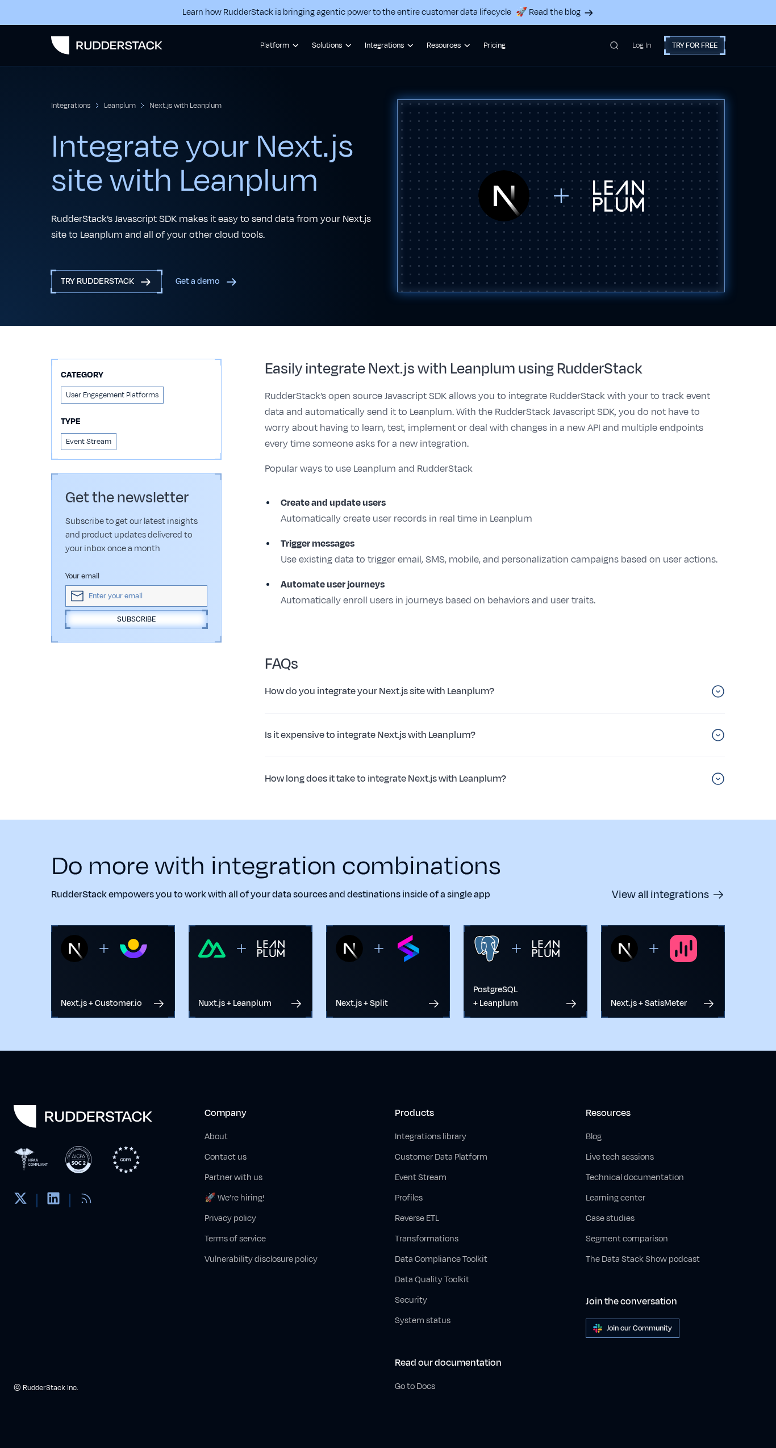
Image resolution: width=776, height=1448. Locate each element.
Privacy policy (230, 1218)
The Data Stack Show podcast (643, 1259)
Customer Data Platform (441, 1157)
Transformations (426, 1239)
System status (422, 1321)
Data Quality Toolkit (432, 1280)
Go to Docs (415, 1386)
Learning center (615, 1198)
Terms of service (235, 1239)
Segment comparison (627, 1239)
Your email (82, 576)
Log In (641, 45)
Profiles (409, 1198)
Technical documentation (635, 1177)
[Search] (614, 45)
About (216, 1137)
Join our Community (639, 1328)
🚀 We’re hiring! (235, 1198)
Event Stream (421, 1177)
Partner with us (233, 1177)
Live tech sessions (620, 1157)
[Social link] (20, 1200)
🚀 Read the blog (548, 12)
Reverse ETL (417, 1218)
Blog (594, 1137)
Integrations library (430, 1137)
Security (411, 1300)
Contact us (226, 1157)
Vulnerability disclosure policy (261, 1259)
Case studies (610, 1218)
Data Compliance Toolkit (441, 1259)
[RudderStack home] (106, 45)
